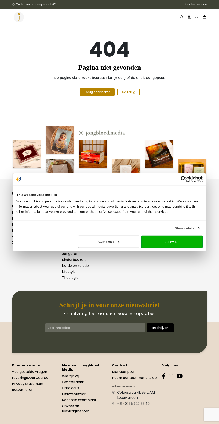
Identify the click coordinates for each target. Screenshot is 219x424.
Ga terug (128, 92)
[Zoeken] (181, 17)
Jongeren (70, 253)
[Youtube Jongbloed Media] (180, 376)
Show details (184, 228)
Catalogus (70, 388)
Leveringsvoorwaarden (31, 377)
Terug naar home (97, 92)
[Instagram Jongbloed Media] (171, 376)
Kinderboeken (74, 259)
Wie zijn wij (70, 376)
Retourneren (22, 389)
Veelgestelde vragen (29, 371)
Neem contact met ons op (134, 377)
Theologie (70, 277)
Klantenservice (196, 4)
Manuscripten (123, 371)
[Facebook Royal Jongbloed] (164, 376)
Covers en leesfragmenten (75, 408)
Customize (106, 242)
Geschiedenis (73, 382)
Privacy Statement (28, 383)
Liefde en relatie (75, 265)
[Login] (189, 17)
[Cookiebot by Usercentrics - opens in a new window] (184, 179)
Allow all (171, 242)
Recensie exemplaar (79, 399)
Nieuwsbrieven (74, 393)
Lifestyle (69, 271)
